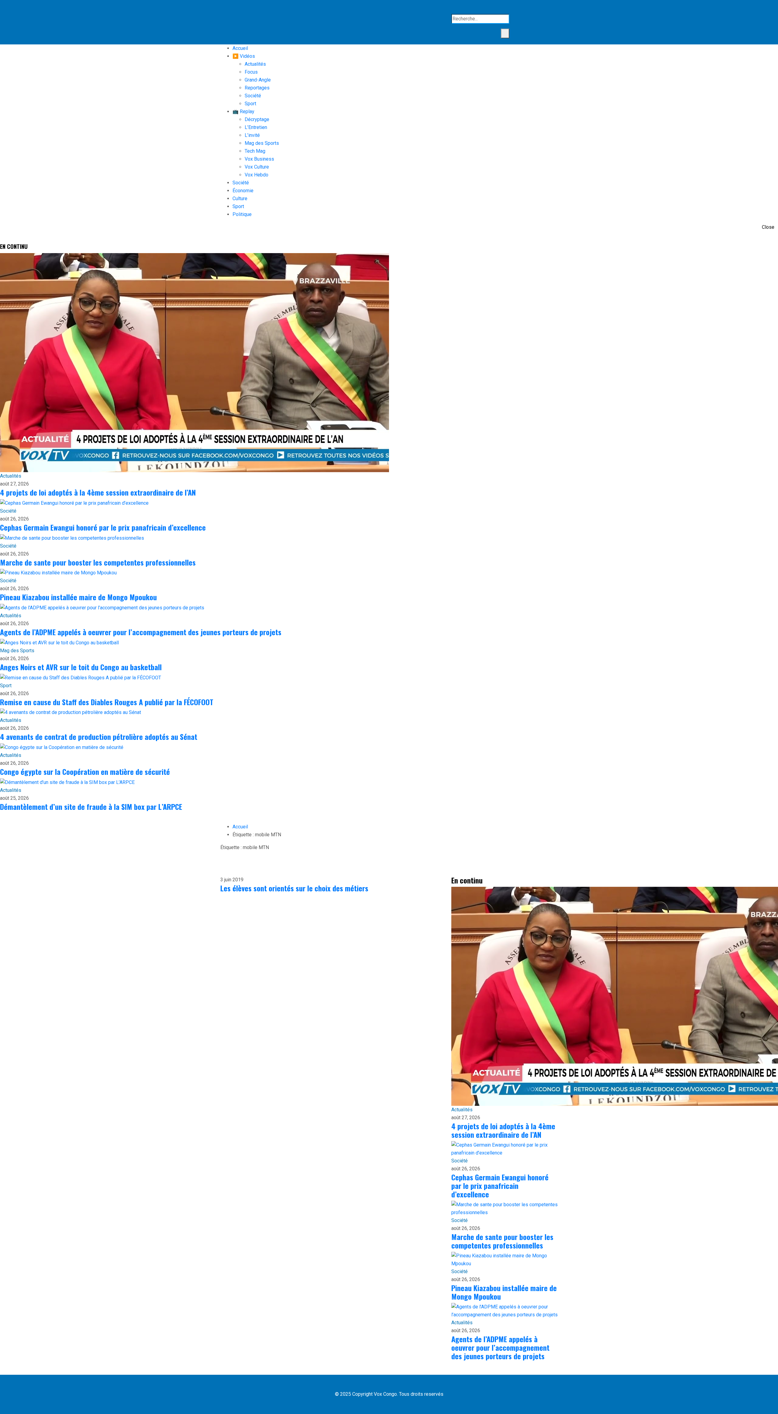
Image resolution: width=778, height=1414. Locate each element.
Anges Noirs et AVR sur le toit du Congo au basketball (81, 666)
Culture (239, 198)
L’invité (252, 135)
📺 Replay (243, 111)
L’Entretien (256, 127)
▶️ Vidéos (243, 56)
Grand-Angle (258, 80)
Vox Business (259, 159)
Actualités (255, 64)
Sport (250, 103)
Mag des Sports (262, 143)
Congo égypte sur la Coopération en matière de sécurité (85, 771)
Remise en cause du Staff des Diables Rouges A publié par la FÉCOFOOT (106, 701)
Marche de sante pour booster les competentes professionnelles (98, 562)
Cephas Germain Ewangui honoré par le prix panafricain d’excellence (103, 527)
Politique (242, 214)
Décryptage (257, 119)
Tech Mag (255, 151)
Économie (242, 190)
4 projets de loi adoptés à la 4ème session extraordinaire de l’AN (98, 492)
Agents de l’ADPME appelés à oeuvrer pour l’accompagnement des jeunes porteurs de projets (140, 631)
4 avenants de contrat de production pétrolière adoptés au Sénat (98, 736)
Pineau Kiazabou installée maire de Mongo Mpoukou (78, 596)
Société (253, 96)
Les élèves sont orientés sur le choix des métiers (294, 888)
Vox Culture (257, 167)
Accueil (240, 48)
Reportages (257, 88)
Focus (251, 72)
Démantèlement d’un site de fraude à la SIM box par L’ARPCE (91, 806)
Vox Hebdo (256, 175)
